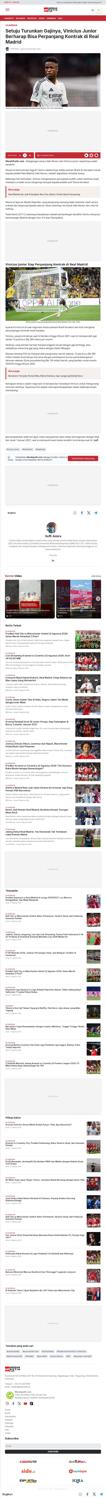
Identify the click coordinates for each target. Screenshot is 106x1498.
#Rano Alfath (42, 1356)
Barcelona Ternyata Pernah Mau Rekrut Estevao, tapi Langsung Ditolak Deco (45, 376)
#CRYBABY (29, 1356)
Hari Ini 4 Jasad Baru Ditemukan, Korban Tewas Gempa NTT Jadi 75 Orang (58, 2)
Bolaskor (20, 18)
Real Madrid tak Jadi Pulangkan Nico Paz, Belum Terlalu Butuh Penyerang (44, 194)
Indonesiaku (10, 1416)
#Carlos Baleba (48, 1351)
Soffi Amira (14, 49)
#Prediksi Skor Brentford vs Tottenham (71, 1351)
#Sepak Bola (40, 449)
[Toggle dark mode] (99, 10)
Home (7, 1410)
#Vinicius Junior (13, 449)
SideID (42, 18)
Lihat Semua (96, 576)
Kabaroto (9, 18)
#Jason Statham (56, 1356)
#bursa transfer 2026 (31, 1351)
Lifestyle (9, 1420)
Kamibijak (51, 18)
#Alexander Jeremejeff (82, 1356)
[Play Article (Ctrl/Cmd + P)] (86, 155)
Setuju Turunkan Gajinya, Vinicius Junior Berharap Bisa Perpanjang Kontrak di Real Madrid (52, 36)
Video (7, 1433)
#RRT (68, 1356)
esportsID (32, 18)
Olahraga (11, 25)
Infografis (9, 1426)
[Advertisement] (53, 130)
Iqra (60, 18)
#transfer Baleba (13, 1351)
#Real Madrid (27, 449)
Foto (7, 1429)
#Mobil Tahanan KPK (14, 1356)
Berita (7, 1413)
